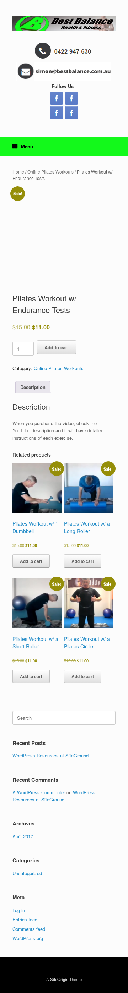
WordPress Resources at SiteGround (50, 755)
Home (18, 172)
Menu (27, 146)
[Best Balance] (64, 23)
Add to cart (56, 347)
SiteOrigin (59, 979)
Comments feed (28, 929)
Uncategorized (27, 873)
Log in (18, 910)
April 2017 (22, 836)
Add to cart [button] (31, 561)
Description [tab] (33, 387)
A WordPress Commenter (38, 792)
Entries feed (24, 919)
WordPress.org (27, 938)
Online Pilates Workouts (50, 172)
